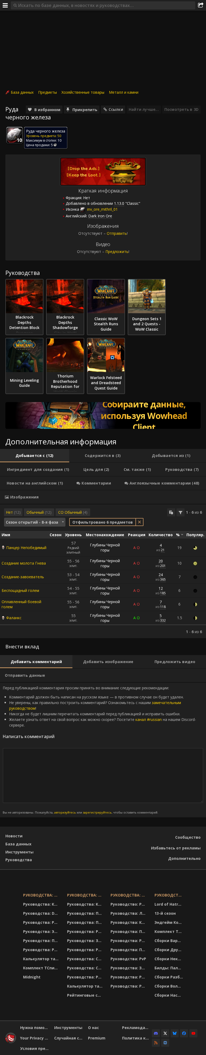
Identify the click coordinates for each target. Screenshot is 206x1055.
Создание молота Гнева (24, 563)
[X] (165, 1033)
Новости (14, 835)
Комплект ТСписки (41, 967)
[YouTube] (193, 1033)
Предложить (116, 251)
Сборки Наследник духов (169, 995)
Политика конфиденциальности (137, 1038)
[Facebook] (184, 1033)
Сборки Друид (169, 949)
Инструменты (19, 851)
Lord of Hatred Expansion (169, 904)
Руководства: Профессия (41, 940)
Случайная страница (69, 1038)
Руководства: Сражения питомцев (85, 958)
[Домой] (10, 1041)
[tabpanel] (103, 571)
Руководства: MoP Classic (85, 895)
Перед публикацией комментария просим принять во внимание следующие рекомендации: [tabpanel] (99, 749)
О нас (93, 1027)
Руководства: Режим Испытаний (85, 977)
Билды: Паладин (169, 967)
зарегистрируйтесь (97, 812)
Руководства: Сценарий (85, 967)
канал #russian (148, 719)
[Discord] (156, 1033)
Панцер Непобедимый (26, 547)
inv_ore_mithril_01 (102, 209)
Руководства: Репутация (85, 949)
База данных (22, 92)
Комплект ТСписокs (169, 931)
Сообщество (188, 837)
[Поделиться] (200, 5)
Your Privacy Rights (35, 1038)
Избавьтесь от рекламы (176, 847)
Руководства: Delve (41, 913)
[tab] (34, 455)
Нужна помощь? (35, 1027)
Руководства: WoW (41, 895)
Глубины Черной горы (105, 547)
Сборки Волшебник (169, 986)
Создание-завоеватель (23, 576)
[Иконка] (14, 135)
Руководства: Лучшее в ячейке (129, 913)
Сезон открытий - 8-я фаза (32, 522)
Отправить (117, 233)
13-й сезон (165, 913)
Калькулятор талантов (41, 958)
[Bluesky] (175, 1033)
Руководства (18, 859)
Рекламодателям (137, 1027)
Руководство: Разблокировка (129, 904)
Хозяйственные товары (82, 92)
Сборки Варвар (169, 940)
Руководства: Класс (41, 904)
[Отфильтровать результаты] (180, 512)
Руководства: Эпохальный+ (41, 931)
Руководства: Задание (85, 940)
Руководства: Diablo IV (169, 895)
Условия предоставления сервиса (35, 1048)
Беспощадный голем (20, 590)
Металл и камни (123, 92)
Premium (96, 1038)
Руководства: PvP (128, 958)
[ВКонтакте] (165, 1043)
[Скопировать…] (171, 512)
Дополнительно (184, 858)
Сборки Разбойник (169, 977)
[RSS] (156, 1043)
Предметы (47, 92)
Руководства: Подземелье (85, 922)
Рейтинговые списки (85, 995)
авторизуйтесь (65, 812)
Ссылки (116, 109)
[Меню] (5, 5)
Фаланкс (13, 617)
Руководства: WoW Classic (129, 895)
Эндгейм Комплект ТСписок (169, 922)
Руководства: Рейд (41, 949)
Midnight (32, 977)
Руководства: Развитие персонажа (41, 922)
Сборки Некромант (169, 958)
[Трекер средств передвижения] (103, 415)
